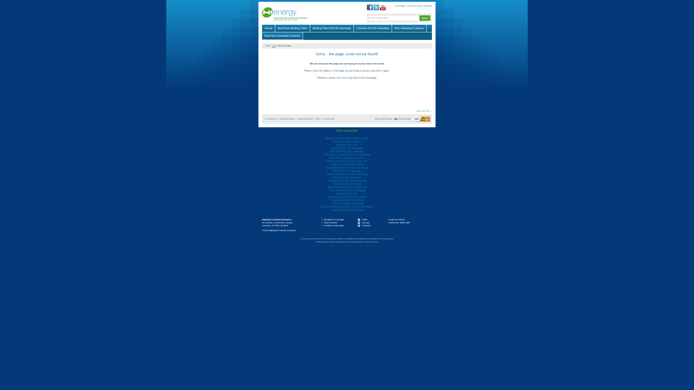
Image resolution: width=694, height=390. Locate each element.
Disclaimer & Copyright (334, 219)
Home (268, 28)
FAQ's (318, 119)
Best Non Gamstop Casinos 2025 (347, 138)
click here (341, 77)
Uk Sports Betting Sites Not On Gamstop (347, 206)
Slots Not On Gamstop (347, 170)
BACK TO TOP (423, 111)
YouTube (366, 223)
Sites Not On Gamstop (347, 177)
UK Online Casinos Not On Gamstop (347, 154)
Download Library (287, 119)
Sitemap (428, 6)
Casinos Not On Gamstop (372, 28)
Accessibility (400, 6)
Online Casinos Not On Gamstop (347, 174)
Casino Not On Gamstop (347, 148)
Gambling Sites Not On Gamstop (347, 167)
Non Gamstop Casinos (409, 28)
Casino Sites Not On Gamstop (347, 180)
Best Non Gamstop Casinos (282, 35)
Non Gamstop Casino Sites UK (347, 161)
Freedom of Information (334, 225)
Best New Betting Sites (292, 28)
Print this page (404, 119)
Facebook (366, 225)
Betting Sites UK (347, 144)
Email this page (385, 119)
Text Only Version (415, 6)
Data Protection (330, 223)
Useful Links (329, 119)
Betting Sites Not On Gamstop (332, 28)
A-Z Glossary (271, 119)
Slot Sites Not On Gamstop (347, 151)
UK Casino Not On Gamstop (347, 190)
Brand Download (305, 119)
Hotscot (401, 219)
